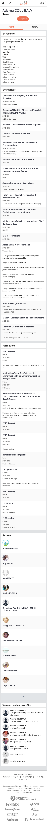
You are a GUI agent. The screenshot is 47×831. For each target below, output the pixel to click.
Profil (11, 27)
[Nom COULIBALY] (6, 754)
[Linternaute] (12, 809)
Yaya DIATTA (9, 685)
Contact (18, 786)
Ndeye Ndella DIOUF (12, 640)
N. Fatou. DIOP (9, 655)
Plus (23, 696)
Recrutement (34, 786)
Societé (42, 786)
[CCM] (35, 804)
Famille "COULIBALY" (18, 761)
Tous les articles (25, 790)
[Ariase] (12, 819)
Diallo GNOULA (10, 593)
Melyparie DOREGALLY (13, 625)
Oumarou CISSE (10, 670)
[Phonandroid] (35, 819)
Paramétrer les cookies (31, 788)
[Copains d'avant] (12, 814)
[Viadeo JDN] (35, 814)
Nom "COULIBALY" (17, 754)
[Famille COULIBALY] (6, 761)
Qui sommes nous (9, 786)
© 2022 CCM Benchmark (24, 793)
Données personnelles (15, 788)
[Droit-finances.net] (35, 809)
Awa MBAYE (8, 578)
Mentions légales (12, 790)
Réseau (35, 27)
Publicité (25, 786)
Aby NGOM (8, 563)
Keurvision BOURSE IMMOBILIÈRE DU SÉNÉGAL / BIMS (19, 609)
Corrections (36, 790)
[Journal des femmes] (12, 804)
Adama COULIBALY (18, 710)
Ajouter (24, 19)
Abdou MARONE (10, 548)
